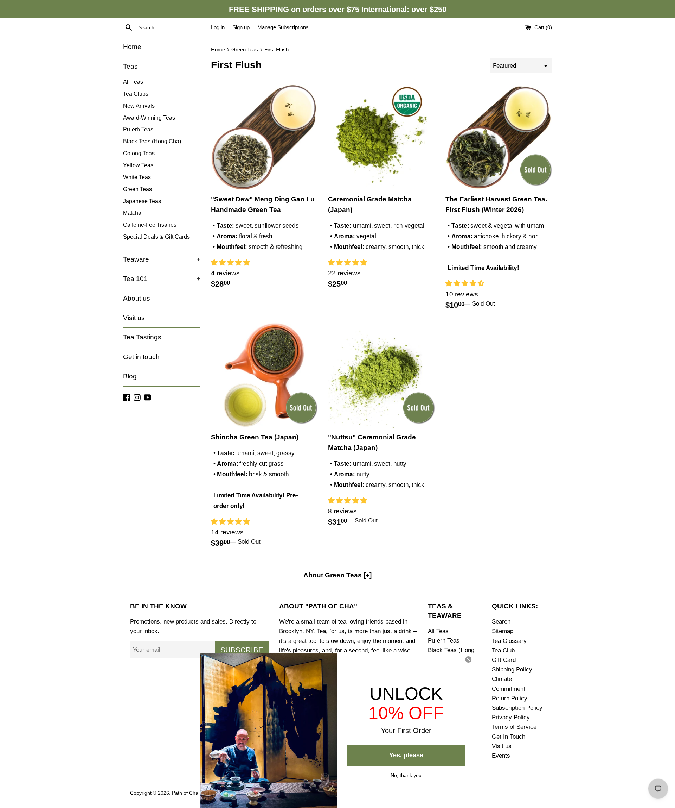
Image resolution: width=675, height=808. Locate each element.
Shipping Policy (512, 669)
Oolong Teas (139, 153)
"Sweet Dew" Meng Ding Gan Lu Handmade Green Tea (263, 204)
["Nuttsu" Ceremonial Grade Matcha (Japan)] (381, 375)
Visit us (134, 317)
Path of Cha (185, 793)
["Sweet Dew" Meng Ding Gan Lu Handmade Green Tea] (264, 137)
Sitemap (502, 631)
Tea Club (503, 650)
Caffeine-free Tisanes (149, 224)
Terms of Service (514, 727)
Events (501, 755)
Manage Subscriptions (283, 27)
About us (136, 298)
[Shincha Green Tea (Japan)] (264, 375)
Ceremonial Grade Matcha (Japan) (370, 204)
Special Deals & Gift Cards (156, 236)
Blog (130, 376)
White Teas (137, 177)
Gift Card (504, 660)
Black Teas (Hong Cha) (152, 141)
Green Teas (137, 189)
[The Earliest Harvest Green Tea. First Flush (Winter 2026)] (498, 137)
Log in (218, 27)
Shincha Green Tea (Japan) (254, 437)
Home (132, 46)
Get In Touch (508, 736)
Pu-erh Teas (138, 129)
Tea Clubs (135, 93)
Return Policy (509, 698)
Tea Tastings (142, 337)
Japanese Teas (142, 201)
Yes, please (406, 755)
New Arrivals (139, 105)
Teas (161, 66)
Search (501, 621)
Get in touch (141, 357)
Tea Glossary (509, 641)
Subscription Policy (517, 707)
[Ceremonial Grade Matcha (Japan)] (381, 137)
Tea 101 (161, 278)
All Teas (133, 82)
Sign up (241, 27)
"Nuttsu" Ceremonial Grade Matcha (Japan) (372, 442)
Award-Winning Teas (149, 117)
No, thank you (406, 774)
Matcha (132, 212)
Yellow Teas (138, 165)
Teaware (161, 259)
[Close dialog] (468, 659)
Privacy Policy (511, 717)
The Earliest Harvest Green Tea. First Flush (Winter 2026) (496, 204)
